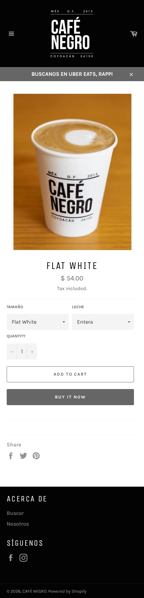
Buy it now (70, 396)
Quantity (16, 336)
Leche (78, 307)
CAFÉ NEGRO (34, 591)
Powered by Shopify (67, 591)
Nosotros (18, 524)
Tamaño (15, 307)
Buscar (15, 513)
